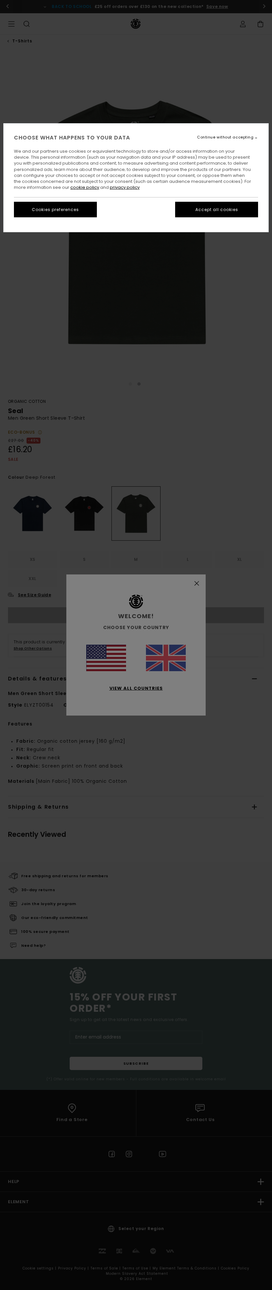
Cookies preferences (55, 209)
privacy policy (125, 187)
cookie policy (84, 187)
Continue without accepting (225, 137)
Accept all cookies (216, 209)
